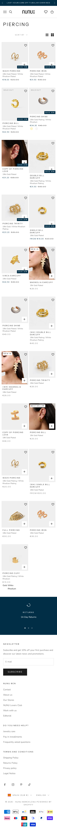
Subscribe (15, 671)
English (41, 795)
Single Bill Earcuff (37, 231)
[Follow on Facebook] (4, 784)
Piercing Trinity (13, 223)
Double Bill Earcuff (37, 176)
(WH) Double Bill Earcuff (40, 333)
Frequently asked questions (16, 742)
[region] (28, 613)
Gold (4, 585)
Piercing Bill (11, 123)
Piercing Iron (38, 71)
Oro (31, 128)
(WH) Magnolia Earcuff (12, 388)
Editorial (7, 715)
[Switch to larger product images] (47, 35)
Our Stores (8, 700)
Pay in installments (12, 736)
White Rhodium (9, 585)
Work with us (10, 710)
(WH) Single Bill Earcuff (40, 485)
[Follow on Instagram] (13, 784)
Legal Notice (9, 773)
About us (7, 694)
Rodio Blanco (36, 128)
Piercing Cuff (11, 573)
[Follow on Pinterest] (21, 784)
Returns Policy (10, 762)
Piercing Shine (39, 116)
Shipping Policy (10, 757)
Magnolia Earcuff (41, 282)
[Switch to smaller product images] (52, 35)
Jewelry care (9, 731)
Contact (7, 689)
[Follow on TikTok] (29, 784)
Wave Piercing (11, 71)
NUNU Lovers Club (12, 705)
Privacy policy (9, 768)
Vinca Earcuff (12, 276)
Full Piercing (11, 530)
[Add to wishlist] (25, 45)
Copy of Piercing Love (13, 170)
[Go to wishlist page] (45, 11)
